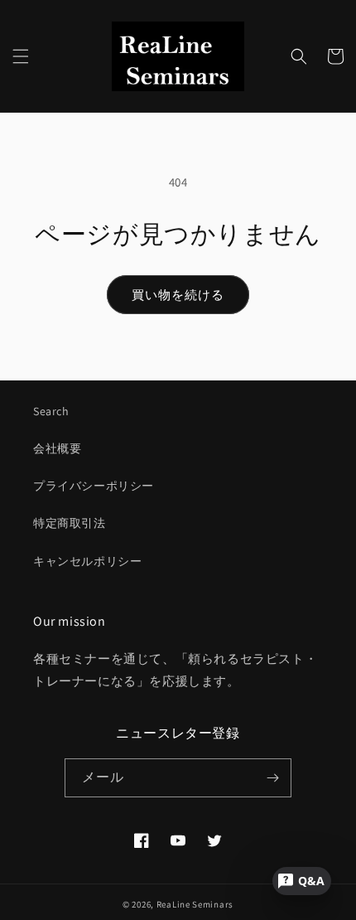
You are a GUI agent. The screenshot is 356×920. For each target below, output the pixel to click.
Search (51, 411)
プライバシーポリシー (93, 485)
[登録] (272, 777)
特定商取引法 (69, 523)
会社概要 (57, 448)
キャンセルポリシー (87, 561)
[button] (20, 56)
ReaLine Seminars (194, 904)
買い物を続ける (178, 295)
